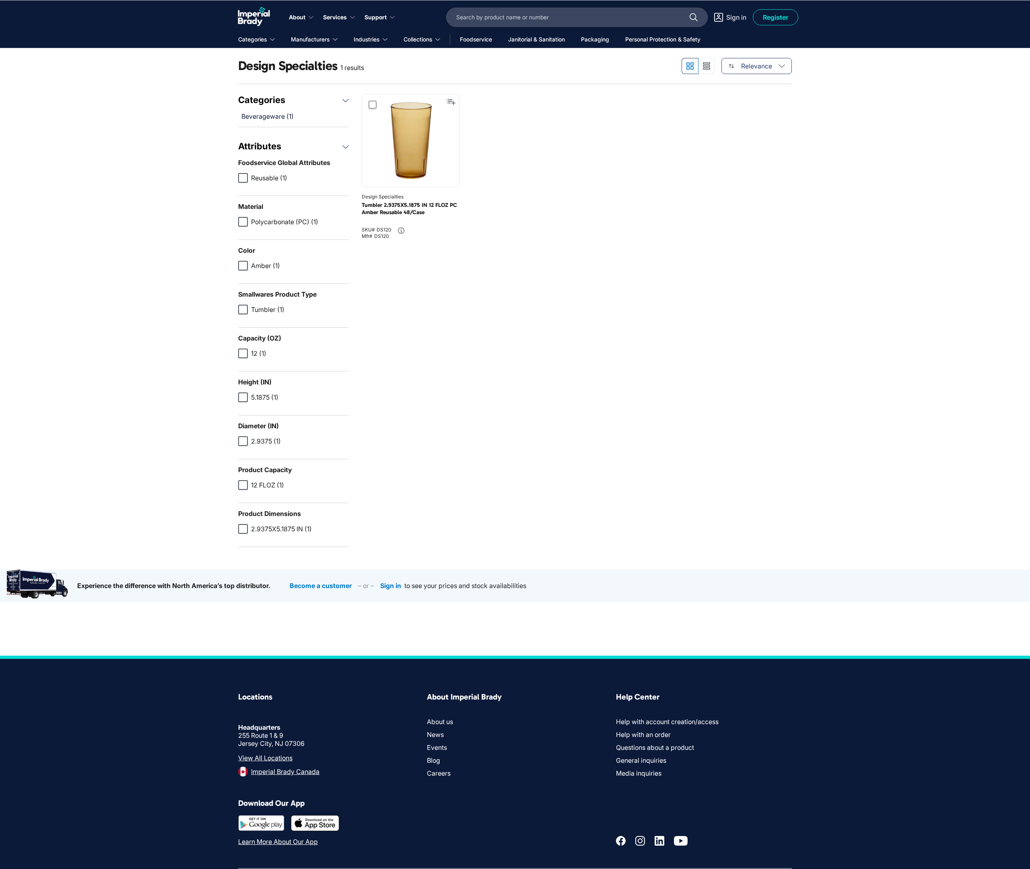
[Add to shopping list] (451, 102)
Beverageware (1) (267, 116)
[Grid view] (690, 66)
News (435, 735)
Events (437, 747)
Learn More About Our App (278, 842)
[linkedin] (659, 841)
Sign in (390, 586)
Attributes (259, 146)
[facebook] (621, 841)
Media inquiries (638, 773)
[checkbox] (243, 178)
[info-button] (401, 230)
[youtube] (681, 841)
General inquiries (641, 760)
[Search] (694, 17)
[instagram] (640, 841)
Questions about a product (655, 747)
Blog (433, 760)
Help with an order (643, 735)
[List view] (706, 66)
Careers (439, 773)
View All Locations (265, 758)
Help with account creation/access (667, 722)
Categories (261, 100)
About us (440, 722)
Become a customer (321, 586)
